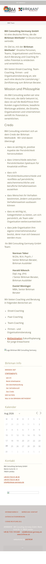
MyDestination (14, 338)
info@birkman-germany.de (14, 482)
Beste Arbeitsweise (13, 381)
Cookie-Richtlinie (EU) (13, 521)
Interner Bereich (11, 512)
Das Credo (10, 392)
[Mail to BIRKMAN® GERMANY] (22, 548)
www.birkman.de (23, 534)
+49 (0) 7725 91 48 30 (12, 477)
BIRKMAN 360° (10, 370)
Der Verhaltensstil (13, 388)
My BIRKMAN (20, 3)
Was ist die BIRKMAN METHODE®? (18, 398)
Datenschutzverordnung (15, 517)
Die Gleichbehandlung (14, 385)
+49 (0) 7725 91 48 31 (12, 480)
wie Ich (8, 378)
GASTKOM (28, 539)
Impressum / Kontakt (30, 512)
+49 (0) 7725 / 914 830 (11, 532)
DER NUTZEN (10, 395)
